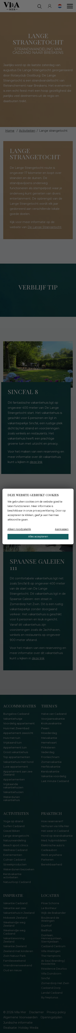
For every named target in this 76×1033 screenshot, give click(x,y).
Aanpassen (62, 529)
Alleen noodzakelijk (19, 529)
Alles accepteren (38, 536)
